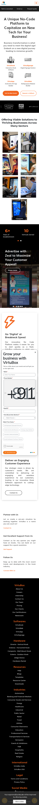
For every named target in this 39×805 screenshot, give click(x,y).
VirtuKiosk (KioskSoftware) (11, 430)
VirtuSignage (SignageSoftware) (12, 425)
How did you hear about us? (12, 414)
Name (6, 371)
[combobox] (21, 393)
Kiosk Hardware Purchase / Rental (13, 439)
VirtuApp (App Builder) (27, 430)
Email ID (6, 408)
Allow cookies (19, 801)
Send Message (11, 452)
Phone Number (8, 378)
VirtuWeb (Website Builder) (11, 434)
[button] (11, 93)
